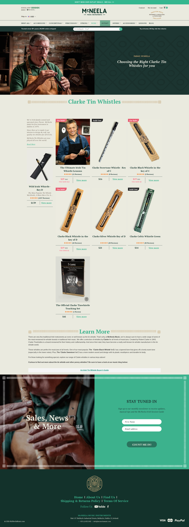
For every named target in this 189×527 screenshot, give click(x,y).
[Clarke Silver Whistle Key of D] (109, 211)
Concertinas (55, 23)
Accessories (129, 23)
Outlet (105, 23)
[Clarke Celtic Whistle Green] (145, 211)
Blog (151, 23)
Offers (116, 23)
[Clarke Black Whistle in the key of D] (73, 211)
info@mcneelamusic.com (102, 521)
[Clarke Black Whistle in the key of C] (145, 142)
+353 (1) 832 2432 (85, 521)
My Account (152, 8)
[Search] (121, 29)
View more (46, 202)
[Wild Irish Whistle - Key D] (40, 166)
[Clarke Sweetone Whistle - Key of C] (109, 142)
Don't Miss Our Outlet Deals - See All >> (94, 2)
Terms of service (116, 501)
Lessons (143, 23)
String (84, 23)
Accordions (39, 23)
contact (142, 8)
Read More (31, 144)
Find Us (109, 497)
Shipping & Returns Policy (80, 501)
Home (78, 497)
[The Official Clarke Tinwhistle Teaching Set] (73, 279)
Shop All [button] (25, 23)
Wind (94, 23)
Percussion (71, 23)
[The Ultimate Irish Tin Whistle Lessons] (73, 142)
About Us (93, 497)
